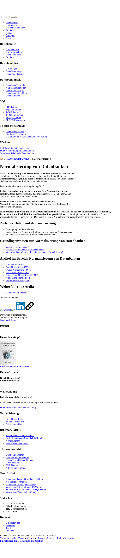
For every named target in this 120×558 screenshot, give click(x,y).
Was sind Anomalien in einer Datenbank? (25, 249)
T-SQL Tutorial (13, 112)
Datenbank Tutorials (15, 85)
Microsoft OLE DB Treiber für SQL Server (26, 489)
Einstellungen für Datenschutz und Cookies (21, 541)
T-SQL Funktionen (14, 115)
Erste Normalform (14, 419)
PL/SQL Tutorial (13, 117)
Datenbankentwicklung (16, 93)
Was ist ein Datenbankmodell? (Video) (23, 487)
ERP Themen (12, 465)
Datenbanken (12, 22)
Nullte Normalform (15, 264)
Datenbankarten (13, 95)
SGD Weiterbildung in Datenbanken (17, 150)
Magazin (30, 538)
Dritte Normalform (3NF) (17, 272)
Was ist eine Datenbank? (17, 443)
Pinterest (10, 530)
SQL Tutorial (12, 107)
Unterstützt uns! (13, 523)
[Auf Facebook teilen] (5, 310)
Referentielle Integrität (16, 292)
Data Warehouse (13, 25)
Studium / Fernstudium (16, 134)
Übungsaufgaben (14, 52)
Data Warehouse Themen (17, 457)
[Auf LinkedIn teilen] (20, 310)
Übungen (10, 35)
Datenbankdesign (14, 71)
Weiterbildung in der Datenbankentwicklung (26, 136)
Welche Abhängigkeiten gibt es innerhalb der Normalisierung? (34, 252)
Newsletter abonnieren (16, 482)
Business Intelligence (15, 27)
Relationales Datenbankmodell (20, 435)
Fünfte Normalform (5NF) (18, 280)
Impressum (69, 538)
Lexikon (10, 30)
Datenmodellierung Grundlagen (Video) (24, 479)
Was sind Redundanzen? (17, 247)
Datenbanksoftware (15, 131)
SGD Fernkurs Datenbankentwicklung (18, 407)
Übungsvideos (12, 49)
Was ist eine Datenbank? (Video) (21, 492)
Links (59, 538)
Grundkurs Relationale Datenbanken (17, 153)
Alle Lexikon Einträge (16, 468)
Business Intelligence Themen (20, 460)
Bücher (9, 38)
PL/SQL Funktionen (15, 120)
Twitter (9, 528)
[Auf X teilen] (13, 310)
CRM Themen (12, 462)
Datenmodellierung (15, 74)
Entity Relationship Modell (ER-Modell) (24, 438)
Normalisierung (13, 441)
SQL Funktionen (13, 109)
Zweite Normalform (15, 421)
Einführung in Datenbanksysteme (15, 148)
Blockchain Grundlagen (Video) (21, 484)
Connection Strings (15, 90)
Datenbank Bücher (14, 54)
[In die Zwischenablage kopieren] (29, 310)
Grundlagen (11, 68)
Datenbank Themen (15, 455)
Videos (9, 33)
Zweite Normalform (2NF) (18, 270)
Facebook (10, 525)
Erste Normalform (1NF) (17, 267)
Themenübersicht (8, 538)
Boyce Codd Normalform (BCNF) (22, 275)
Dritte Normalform (14, 424)
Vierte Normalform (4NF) (18, 278)
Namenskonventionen (16, 88)
